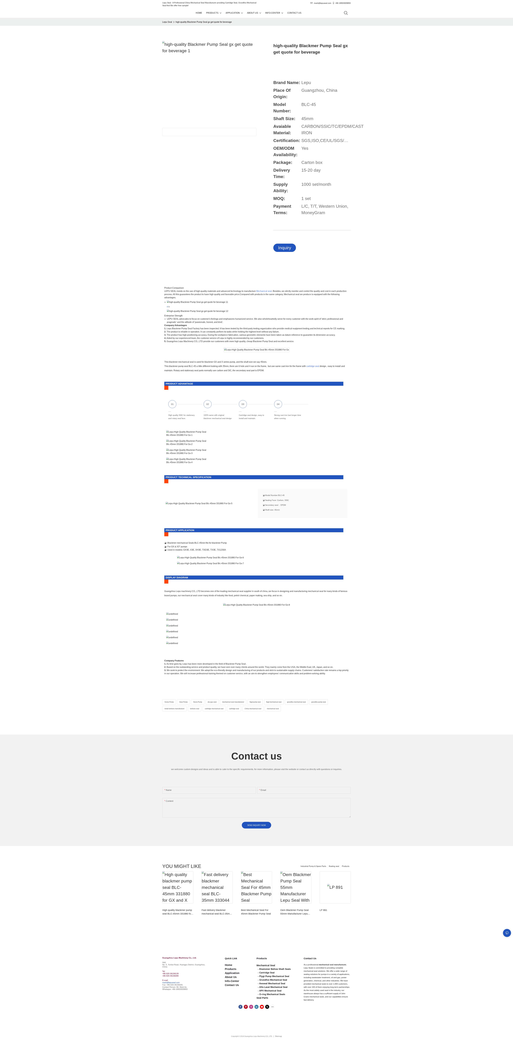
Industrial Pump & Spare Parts (313, 866)
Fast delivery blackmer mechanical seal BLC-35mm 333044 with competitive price (217, 912)
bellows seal (194, 709)
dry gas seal (212, 702)
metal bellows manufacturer (174, 709)
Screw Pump (169, 702)
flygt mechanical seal (273, 702)
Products (345, 866)
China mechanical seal (253, 709)
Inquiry (284, 247)
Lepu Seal (167, 22)
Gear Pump (183, 702)
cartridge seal (312, 366)
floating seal (334, 866)
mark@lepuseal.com (171, 982)
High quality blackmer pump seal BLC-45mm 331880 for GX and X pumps (177, 912)
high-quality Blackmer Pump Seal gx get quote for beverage (204, 22)
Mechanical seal (264, 291)
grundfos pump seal (318, 702)
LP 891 (323, 910)
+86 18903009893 (343, 3)
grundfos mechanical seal (296, 702)
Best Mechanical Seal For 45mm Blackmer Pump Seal (256, 912)
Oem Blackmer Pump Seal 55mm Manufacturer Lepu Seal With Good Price (294, 912)
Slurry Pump (197, 702)
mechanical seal (273, 709)
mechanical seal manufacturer (233, 702)
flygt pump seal (255, 702)
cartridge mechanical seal (214, 709)
